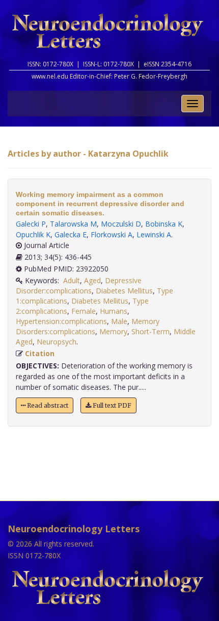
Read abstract (46, 405)
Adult (71, 280)
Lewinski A (153, 234)
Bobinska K (163, 224)
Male (119, 321)
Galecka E (70, 234)
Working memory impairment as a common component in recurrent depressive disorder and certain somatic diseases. (100, 203)
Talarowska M (73, 224)
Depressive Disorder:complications (79, 285)
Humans (113, 311)
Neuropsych (56, 341)
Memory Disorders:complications (87, 326)
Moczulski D (121, 224)
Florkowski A (111, 234)
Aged (92, 280)
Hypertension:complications (61, 321)
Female (83, 311)
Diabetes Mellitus (124, 290)
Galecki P (31, 224)
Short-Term (150, 331)
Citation (39, 353)
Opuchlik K (33, 234)
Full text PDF (111, 405)
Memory (113, 331)
